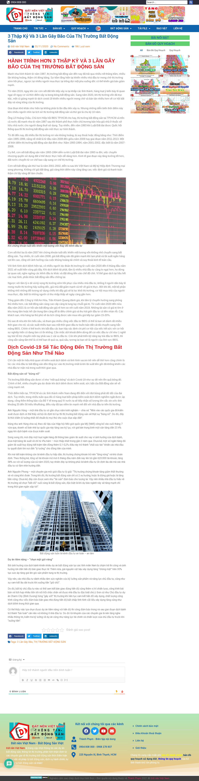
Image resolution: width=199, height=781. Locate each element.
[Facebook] (86, 731)
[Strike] (36, 680)
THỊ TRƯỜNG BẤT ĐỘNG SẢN (50, 641)
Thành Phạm (134, 778)
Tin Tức (39, 28)
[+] (66, 680)
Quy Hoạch (78, 28)
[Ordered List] (40, 680)
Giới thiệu (140, 747)
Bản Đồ (57, 28)
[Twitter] (95, 731)
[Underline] (31, 680)
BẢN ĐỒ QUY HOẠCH (160, 44)
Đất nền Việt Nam (160, 778)
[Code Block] (53, 680)
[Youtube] (103, 731)
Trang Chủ (20, 28)
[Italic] (27, 680)
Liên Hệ (178, 28)
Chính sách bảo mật (146, 725)
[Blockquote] (49, 680)
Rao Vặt (162, 28)
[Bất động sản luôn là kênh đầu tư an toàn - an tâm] (67, 521)
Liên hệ (139, 740)
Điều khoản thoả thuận (148, 733)
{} (62, 680)
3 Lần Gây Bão (25, 641)
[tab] (162, 726)
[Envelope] (112, 731)
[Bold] (23, 680)
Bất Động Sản (119, 28)
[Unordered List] (44, 680)
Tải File (142, 28)
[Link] (58, 680)
